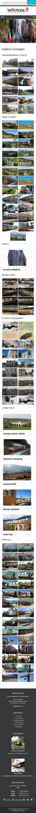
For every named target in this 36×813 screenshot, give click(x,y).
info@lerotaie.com (24, 793)
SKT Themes (21, 810)
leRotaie (14, 809)
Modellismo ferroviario (19, 720)
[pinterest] (31, 799)
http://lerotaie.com (24, 795)
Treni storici (19, 716)
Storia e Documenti (18, 724)
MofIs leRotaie (18, 726)
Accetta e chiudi (31, 2)
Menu (2, 17)
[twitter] (24, 799)
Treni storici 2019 (19, 718)
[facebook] (4, 799)
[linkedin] (27, 799)
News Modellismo (19, 722)
